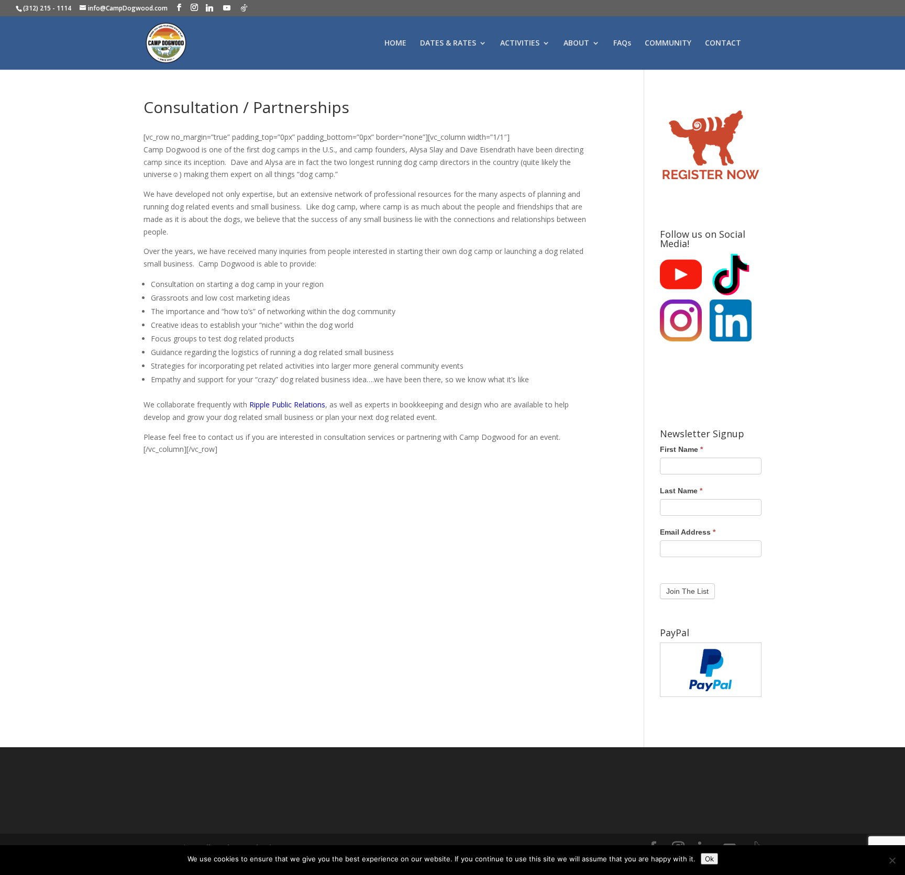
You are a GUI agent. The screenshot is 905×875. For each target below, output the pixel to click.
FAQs (622, 43)
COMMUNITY (668, 43)
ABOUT (576, 43)
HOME (395, 43)
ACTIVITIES (519, 43)
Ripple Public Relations (287, 404)
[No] (892, 860)
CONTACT (723, 43)
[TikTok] (244, 8)
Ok (709, 859)
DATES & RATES (448, 43)
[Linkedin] (209, 8)
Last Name (681, 490)
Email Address (687, 532)
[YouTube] (226, 8)
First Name (681, 449)
